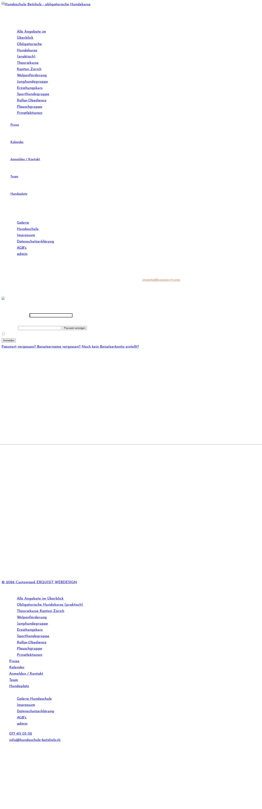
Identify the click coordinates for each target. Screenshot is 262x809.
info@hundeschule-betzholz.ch (34, 740)
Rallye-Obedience (31, 100)
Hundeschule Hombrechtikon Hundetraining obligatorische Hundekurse (55, 513)
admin (22, 254)
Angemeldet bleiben (22, 334)
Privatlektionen (29, 113)
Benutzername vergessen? (59, 347)
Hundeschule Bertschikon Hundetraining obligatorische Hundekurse (52, 491)
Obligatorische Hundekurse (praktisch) (29, 50)
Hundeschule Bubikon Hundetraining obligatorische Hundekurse (49, 480)
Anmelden (8, 340)
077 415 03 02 (37, 427)
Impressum (26, 235)
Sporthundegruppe (33, 94)
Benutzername (15, 315)
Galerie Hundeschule (34, 699)
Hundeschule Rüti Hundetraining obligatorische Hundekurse (56, 546)
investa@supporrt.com (161, 280)
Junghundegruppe (32, 82)
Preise (14, 124)
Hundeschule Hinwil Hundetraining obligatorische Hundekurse (47, 507)
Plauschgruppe (29, 107)
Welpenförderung (32, 75)
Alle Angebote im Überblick (40, 598)
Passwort (10, 322)
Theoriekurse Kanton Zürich (40, 611)
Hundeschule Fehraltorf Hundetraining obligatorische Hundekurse (51, 496)
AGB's (21, 248)
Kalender (17, 142)
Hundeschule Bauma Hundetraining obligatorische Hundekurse (48, 474)
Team (14, 176)
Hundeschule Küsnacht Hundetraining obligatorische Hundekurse (60, 532)
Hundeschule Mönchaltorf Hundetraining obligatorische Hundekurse (62, 537)
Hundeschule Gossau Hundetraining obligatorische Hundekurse (49, 502)
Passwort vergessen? (19, 347)
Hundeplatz (18, 193)
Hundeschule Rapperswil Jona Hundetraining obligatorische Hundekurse (64, 541)
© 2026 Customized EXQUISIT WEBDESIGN (39, 582)
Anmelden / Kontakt (25, 159)
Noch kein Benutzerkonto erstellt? (110, 347)
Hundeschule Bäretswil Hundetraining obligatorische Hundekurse (50, 485)
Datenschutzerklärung (35, 241)
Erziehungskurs (30, 88)
